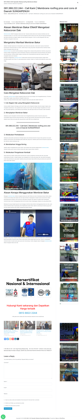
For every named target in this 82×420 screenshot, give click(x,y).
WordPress (62, 418)
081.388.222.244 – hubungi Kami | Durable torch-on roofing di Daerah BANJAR (44, 331)
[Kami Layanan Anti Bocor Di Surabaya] (69, 192)
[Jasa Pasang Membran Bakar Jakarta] (69, 132)
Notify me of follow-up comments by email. (14, 403)
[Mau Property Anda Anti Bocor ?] (69, 312)
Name (5, 381)
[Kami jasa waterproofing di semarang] (69, 232)
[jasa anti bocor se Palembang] (69, 352)
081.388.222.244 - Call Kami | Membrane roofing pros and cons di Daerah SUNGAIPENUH (26, 23)
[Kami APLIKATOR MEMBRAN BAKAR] (69, 172)
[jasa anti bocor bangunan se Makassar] (69, 372)
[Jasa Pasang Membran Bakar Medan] (69, 92)
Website (5, 393)
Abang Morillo (30, 21)
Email (5, 387)
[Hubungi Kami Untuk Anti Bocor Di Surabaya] (69, 112)
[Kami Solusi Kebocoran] (69, 152)
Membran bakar (7, 33)
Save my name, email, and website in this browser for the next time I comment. (22, 399)
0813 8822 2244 (28, 312)
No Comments (7, 21)
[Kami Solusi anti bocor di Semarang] (69, 292)
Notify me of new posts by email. (12, 405)
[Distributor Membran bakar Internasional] (69, 32)
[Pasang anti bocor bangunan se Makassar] (69, 252)
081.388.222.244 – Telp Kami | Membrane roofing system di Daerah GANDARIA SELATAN (26, 331)
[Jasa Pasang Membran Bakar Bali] (69, 72)
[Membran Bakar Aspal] (69, 52)
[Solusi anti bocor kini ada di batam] (69, 272)
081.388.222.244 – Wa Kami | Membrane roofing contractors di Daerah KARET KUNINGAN (11, 331)
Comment (6, 362)
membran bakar (17, 57)
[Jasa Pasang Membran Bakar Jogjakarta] (69, 212)
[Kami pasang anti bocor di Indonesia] (69, 332)
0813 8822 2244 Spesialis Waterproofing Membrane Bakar (20, 2)
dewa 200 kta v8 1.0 (20, 21)
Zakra (56, 418)
